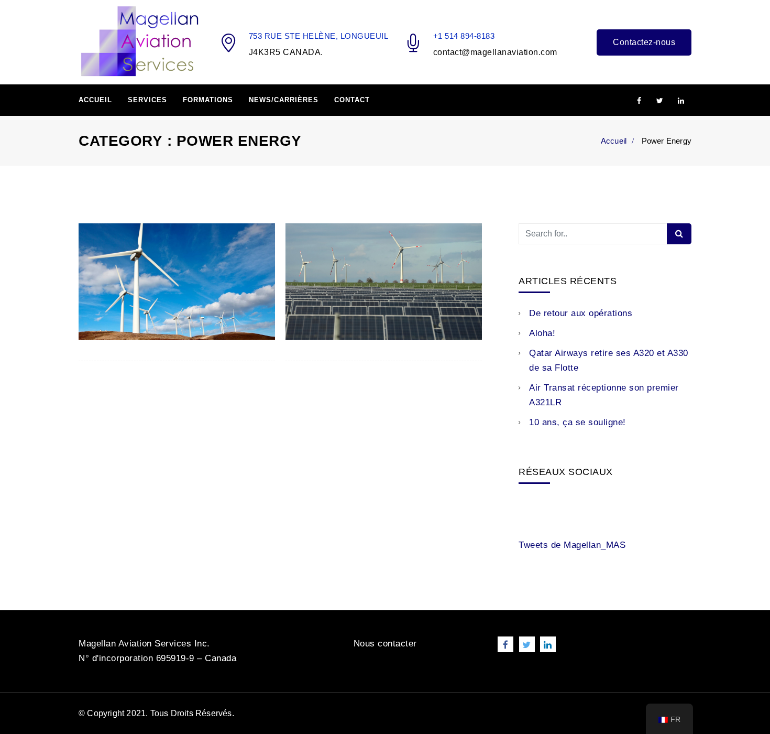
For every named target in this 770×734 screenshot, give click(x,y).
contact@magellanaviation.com (495, 52)
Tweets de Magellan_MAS (572, 545)
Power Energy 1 (336, 309)
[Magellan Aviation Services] (140, 41)
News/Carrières (283, 100)
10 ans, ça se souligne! (577, 422)
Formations (208, 100)
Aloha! (542, 333)
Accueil (95, 100)
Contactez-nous (644, 42)
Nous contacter (385, 644)
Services (147, 100)
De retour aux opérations (580, 313)
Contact (352, 100)
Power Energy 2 (129, 309)
